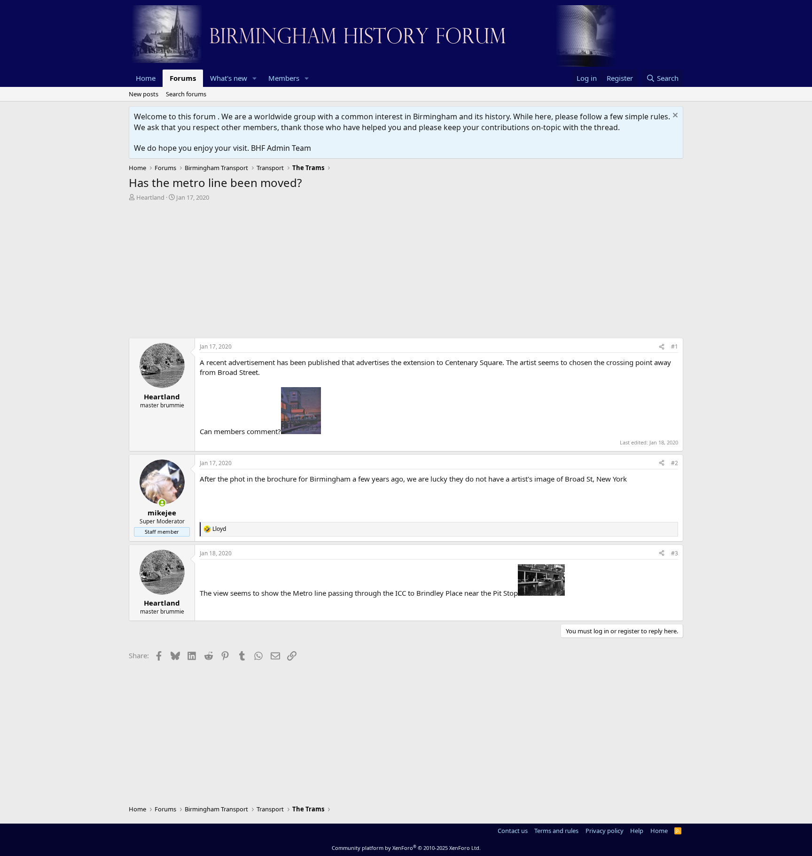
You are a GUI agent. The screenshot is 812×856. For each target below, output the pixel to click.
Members (283, 78)
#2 (674, 463)
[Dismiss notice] (674, 116)
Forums (183, 78)
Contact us (513, 830)
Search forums (186, 94)
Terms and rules (556, 830)
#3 (674, 553)
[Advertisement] (406, 272)
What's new (228, 78)
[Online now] (161, 502)
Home (146, 78)
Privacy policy (605, 830)
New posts (143, 94)
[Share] (662, 347)
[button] (254, 78)
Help (636, 830)
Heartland (150, 197)
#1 (674, 346)
